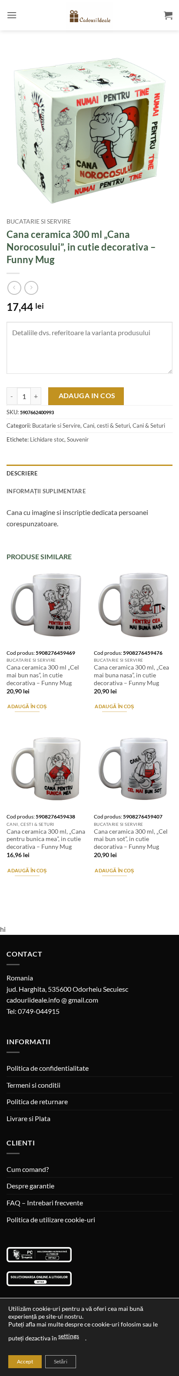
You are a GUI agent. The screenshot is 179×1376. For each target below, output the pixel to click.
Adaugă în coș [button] (26, 706)
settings (68, 1336)
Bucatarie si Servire (39, 221)
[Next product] (14, 287)
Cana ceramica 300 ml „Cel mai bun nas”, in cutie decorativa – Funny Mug (43, 675)
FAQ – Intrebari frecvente (45, 1202)
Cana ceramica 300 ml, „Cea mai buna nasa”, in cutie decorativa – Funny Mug (131, 675)
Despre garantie (30, 1185)
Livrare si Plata (28, 1118)
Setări (60, 1361)
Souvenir (78, 439)
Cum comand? (28, 1169)
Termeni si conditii (33, 1085)
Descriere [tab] (22, 473)
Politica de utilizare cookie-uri (51, 1219)
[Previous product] (31, 287)
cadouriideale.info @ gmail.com (52, 1000)
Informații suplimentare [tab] (46, 491)
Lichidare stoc (47, 439)
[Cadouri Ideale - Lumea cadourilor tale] (89, 17)
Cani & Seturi (149, 425)
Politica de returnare (37, 1101)
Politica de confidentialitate (48, 1068)
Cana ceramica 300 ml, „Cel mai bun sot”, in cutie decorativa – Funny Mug (131, 839)
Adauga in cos (87, 395)
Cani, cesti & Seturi (106, 425)
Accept (25, 1361)
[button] (12, 15)
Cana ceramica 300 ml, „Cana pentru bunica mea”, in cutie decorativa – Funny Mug (46, 839)
